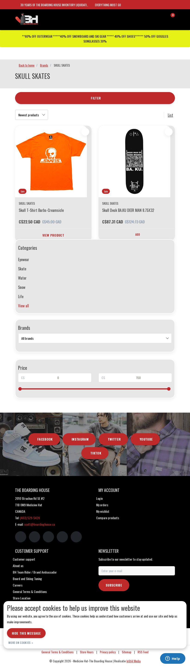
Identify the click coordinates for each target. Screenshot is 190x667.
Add (137, 234)
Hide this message (26, 633)
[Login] (153, 17)
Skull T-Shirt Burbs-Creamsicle (41, 210)
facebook (45, 439)
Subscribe (114, 585)
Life (20, 296)
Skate (22, 269)
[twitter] (48, 536)
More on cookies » (20, 643)
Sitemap (126, 652)
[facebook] (20, 536)
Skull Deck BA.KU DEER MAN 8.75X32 (128, 210)
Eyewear (23, 259)
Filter (96, 98)
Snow (21, 287)
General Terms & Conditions (57, 652)
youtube (146, 439)
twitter (114, 439)
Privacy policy (108, 652)
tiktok (95, 453)
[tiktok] (76, 536)
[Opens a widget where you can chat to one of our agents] (172, 659)
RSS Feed (143, 652)
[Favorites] (161, 17)
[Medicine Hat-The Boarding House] (38, 18)
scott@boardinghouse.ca (39, 524)
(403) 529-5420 (30, 517)
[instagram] (34, 536)
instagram (80, 439)
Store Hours (87, 652)
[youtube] (62, 536)
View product (53, 235)
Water (22, 278)
